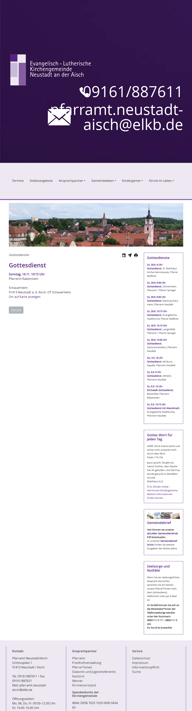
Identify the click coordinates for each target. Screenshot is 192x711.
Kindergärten (131, 181)
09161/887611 (133, 91)
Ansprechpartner (71, 181)
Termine (18, 181)
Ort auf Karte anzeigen (24, 297)
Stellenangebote (41, 181)
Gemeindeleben (102, 181)
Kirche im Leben (160, 181)
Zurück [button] (16, 310)
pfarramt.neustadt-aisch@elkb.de (116, 117)
